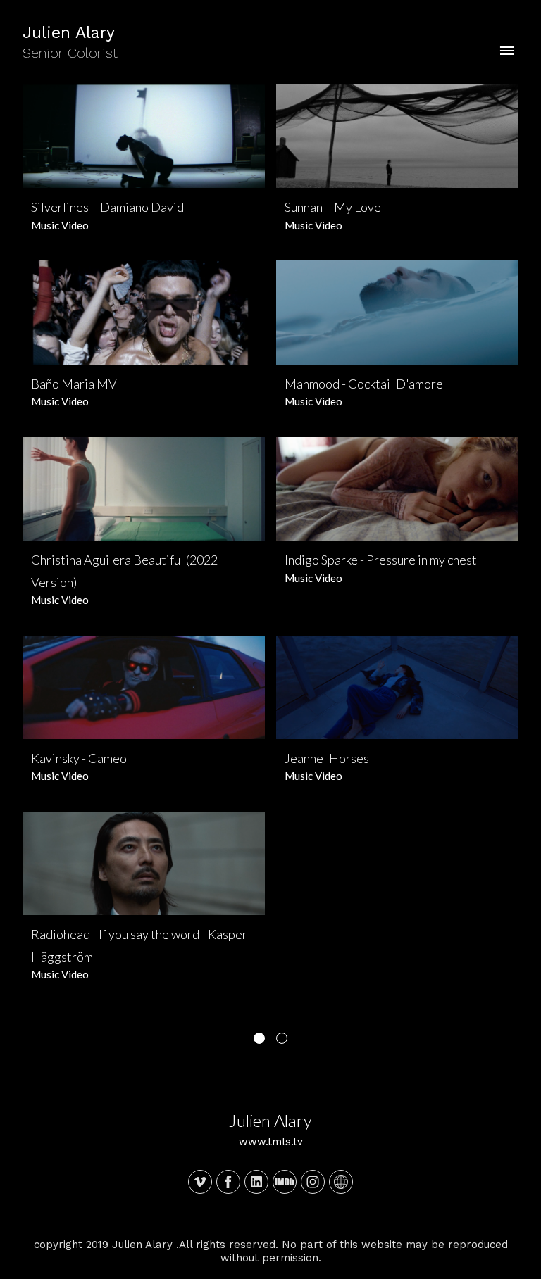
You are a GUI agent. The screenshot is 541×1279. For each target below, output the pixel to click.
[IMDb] (285, 1182)
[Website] (341, 1182)
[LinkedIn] (256, 1182)
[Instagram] (313, 1182)
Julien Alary (270, 1120)
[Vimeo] (200, 1182)
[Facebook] (228, 1182)
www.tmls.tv (271, 1141)
